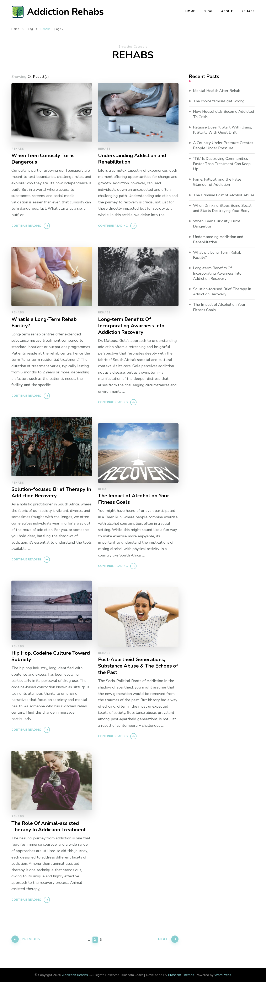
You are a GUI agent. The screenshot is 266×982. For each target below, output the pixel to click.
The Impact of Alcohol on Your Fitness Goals (133, 499)
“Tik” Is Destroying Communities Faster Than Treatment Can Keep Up (222, 163)
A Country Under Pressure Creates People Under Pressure (223, 145)
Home (190, 11)
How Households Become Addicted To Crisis (223, 114)
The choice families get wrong (219, 101)
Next (163, 939)
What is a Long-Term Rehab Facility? (44, 322)
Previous (31, 939)
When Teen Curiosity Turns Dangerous (43, 158)
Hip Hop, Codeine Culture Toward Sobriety (50, 656)
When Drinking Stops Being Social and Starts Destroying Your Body (222, 208)
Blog (208, 11)
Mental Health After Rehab (216, 90)
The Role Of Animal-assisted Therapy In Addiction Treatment (48, 826)
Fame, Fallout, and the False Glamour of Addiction (217, 182)
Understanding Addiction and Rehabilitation (132, 158)
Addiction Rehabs (65, 12)
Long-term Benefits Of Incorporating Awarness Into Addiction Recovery (131, 325)
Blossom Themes (181, 975)
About (227, 11)
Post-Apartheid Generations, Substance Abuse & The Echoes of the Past (138, 666)
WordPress (222, 975)
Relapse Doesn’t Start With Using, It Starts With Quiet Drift (222, 130)
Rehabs (248, 11)
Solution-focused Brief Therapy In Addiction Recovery (51, 492)
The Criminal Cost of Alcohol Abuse (223, 195)
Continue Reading (26, 226)
